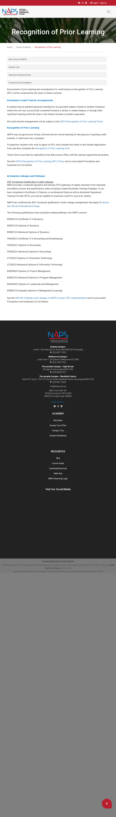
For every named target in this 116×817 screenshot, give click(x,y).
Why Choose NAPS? (18, 59)
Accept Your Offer (58, 425)
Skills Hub (58, 473)
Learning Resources (58, 468)
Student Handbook (58, 435)
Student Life (14, 67)
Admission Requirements (20, 75)
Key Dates (58, 420)
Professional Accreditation (20, 83)
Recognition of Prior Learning (48, 47)
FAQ (58, 458)
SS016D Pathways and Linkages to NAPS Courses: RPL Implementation (51, 298)
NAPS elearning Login (58, 478)
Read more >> (58, 402)
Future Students (23, 47)
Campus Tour (58, 430)
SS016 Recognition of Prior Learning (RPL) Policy (39, 161)
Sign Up (103, 3)
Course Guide (58, 463)
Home (9, 47)
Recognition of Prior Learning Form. (52, 148)
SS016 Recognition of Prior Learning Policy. (81, 121)
